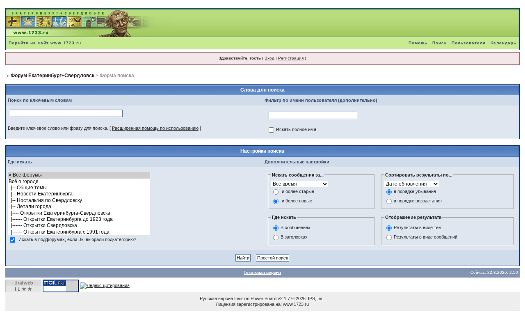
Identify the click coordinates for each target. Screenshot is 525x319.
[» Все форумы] (79, 175)
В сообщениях (295, 227)
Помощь (418, 43)
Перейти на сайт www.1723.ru (45, 43)
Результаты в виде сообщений (425, 236)
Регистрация (291, 58)
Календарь (503, 43)
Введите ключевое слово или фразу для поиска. (58, 128)
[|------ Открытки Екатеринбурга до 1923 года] (79, 219)
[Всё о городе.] (79, 182)
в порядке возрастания (418, 201)
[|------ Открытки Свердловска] (79, 226)
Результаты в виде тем (418, 227)
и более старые (298, 191)
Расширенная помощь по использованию (155, 128)
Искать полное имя (296, 129)
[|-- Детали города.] (79, 207)
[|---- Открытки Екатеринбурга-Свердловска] (79, 213)
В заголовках (294, 236)
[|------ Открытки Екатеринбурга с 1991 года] (79, 232)
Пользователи (469, 43)
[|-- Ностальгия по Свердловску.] (79, 200)
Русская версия (216, 298)
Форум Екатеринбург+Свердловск (52, 75)
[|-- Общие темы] (79, 188)
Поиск (439, 43)
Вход (269, 58)
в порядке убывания (415, 191)
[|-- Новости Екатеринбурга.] (79, 194)
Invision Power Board (255, 298)
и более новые (297, 201)
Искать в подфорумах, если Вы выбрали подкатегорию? (77, 239)
